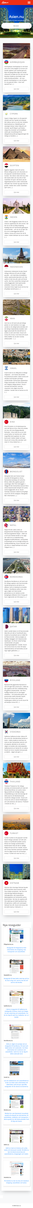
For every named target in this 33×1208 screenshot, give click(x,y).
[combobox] (16, 26)
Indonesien (16, 267)
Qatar (13, 626)
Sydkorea (15, 732)
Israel (13, 368)
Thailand (15, 781)
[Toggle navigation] (29, 2)
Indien (13, 217)
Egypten (14, 165)
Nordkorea (16, 577)
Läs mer (16, 89)
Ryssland (15, 680)
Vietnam (14, 883)
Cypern (14, 113)
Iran (12, 318)
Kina (12, 422)
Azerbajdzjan (17, 62)
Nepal (13, 525)
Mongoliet (16, 471)
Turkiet (14, 833)
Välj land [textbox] (16, 26)
